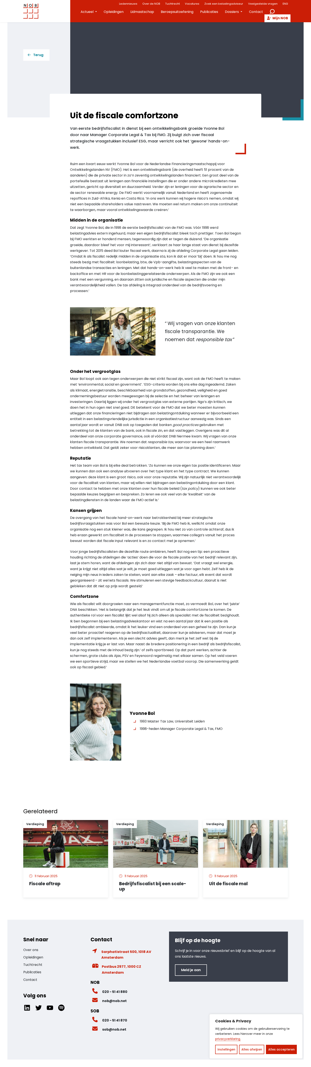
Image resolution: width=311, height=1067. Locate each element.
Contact (256, 11)
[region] (256, 1036)
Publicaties (209, 11)
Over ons (30, 949)
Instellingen (226, 1049)
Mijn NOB (280, 18)
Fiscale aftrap (45, 884)
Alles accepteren (281, 1049)
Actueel (87, 11)
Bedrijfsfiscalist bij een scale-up (152, 886)
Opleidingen (114, 11)
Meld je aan (191, 970)
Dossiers (232, 11)
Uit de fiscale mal (229, 884)
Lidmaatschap (142, 11)
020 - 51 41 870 (114, 1020)
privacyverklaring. (228, 1039)
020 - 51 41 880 (114, 991)
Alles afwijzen (251, 1049)
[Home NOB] (31, 11)
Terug (38, 54)
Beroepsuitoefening (177, 11)
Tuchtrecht (32, 964)
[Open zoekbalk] (272, 11)
